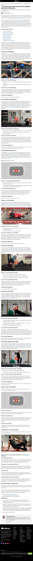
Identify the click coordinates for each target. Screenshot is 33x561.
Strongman (14, 530)
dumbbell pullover (6, 202)
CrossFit (14, 529)
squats (8, 57)
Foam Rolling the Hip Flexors (8, 34)
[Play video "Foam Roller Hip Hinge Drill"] (16, 262)
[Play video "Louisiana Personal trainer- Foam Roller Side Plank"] (16, 308)
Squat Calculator (22, 541)
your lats (28, 238)
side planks (22, 294)
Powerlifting (15, 533)
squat (25, 152)
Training (14, 538)
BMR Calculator (22, 536)
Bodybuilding (15, 531)
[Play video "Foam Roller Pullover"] (16, 215)
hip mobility (24, 182)
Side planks (3, 293)
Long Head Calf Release (7, 31)
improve (20, 182)
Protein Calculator (22, 540)
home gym (9, 204)
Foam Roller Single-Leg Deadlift (8, 40)
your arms (16, 238)
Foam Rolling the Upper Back (8, 32)
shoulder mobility (11, 130)
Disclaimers (28, 533)
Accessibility (28, 529)
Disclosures (28, 534)
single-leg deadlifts (16, 346)
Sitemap (21, 556)
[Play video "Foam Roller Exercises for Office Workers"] (16, 400)
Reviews (14, 535)
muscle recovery (24, 130)
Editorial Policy (29, 535)
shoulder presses (20, 148)
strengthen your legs (16, 154)
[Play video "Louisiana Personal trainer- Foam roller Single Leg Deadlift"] (16, 358)
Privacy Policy (29, 537)
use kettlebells (18, 205)
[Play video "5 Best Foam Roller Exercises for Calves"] (16, 69)
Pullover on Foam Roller (7, 35)
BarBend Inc (17, 556)
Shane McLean (8, 12)
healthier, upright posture (10, 102)
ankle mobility (3, 56)
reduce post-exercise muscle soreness (17, 16)
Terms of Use (29, 538)
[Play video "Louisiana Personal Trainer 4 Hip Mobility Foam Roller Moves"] (16, 170)
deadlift (29, 152)
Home (2, 3)
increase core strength (24, 228)
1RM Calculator (22, 535)
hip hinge (7, 274)
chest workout (21, 243)
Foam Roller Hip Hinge (7, 37)
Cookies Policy (29, 531)
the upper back (20, 132)
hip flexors (10, 152)
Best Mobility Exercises (9, 160)
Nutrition (14, 537)
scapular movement (9, 107)
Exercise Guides (7, 3)
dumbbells (23, 205)
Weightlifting (15, 534)
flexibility (21, 81)
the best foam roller (24, 22)
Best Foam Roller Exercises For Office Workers (11, 496)
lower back (11, 321)
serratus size (13, 230)
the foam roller (26, 17)
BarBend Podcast (22, 531)
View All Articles (9, 521)
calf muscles (9, 53)
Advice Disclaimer (29, 530)
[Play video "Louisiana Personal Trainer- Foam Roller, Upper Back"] (16, 118)
